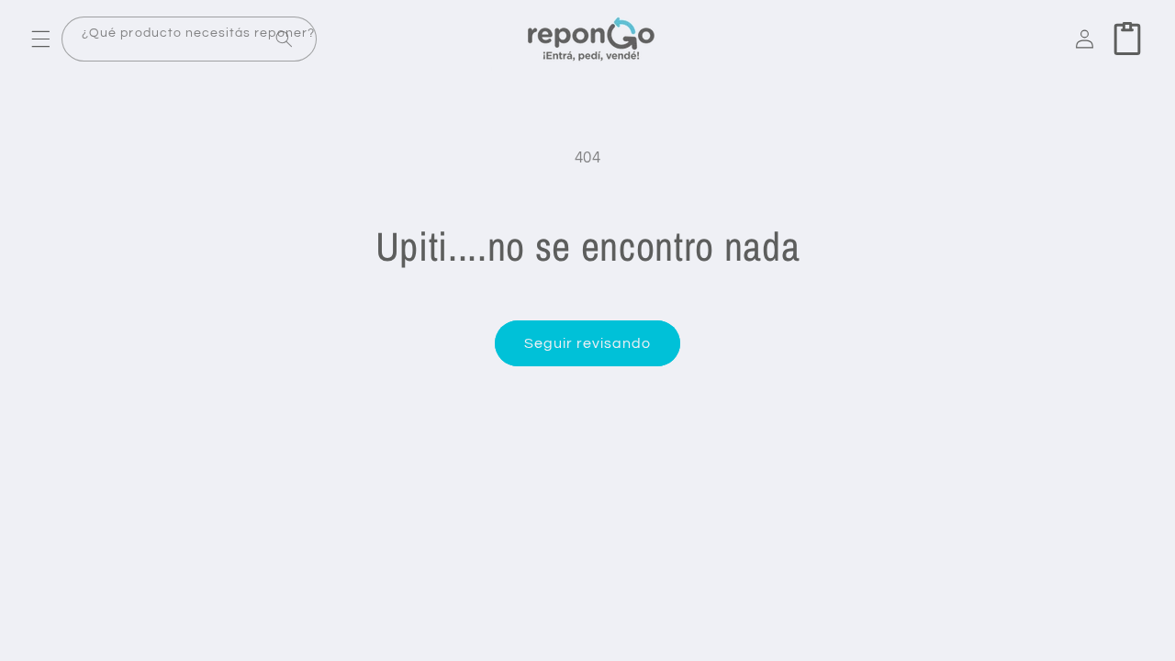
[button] (40, 38)
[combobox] (189, 39)
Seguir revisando (588, 343)
